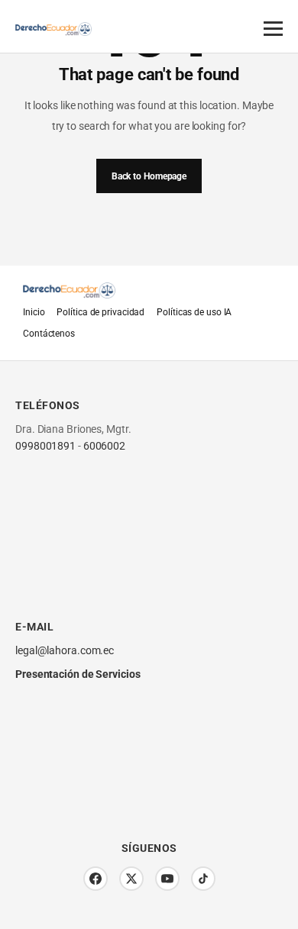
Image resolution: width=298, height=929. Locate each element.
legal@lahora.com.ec (64, 650)
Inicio (33, 312)
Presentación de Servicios (78, 674)
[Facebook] (95, 878)
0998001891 (45, 446)
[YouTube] (167, 878)
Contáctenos (49, 333)
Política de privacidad (100, 312)
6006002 (104, 446)
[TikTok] (203, 878)
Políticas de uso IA (194, 312)
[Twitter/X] (131, 878)
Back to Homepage (149, 176)
